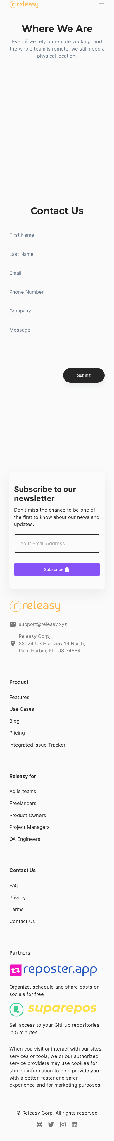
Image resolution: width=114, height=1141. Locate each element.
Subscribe (53, 569)
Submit (84, 375)
